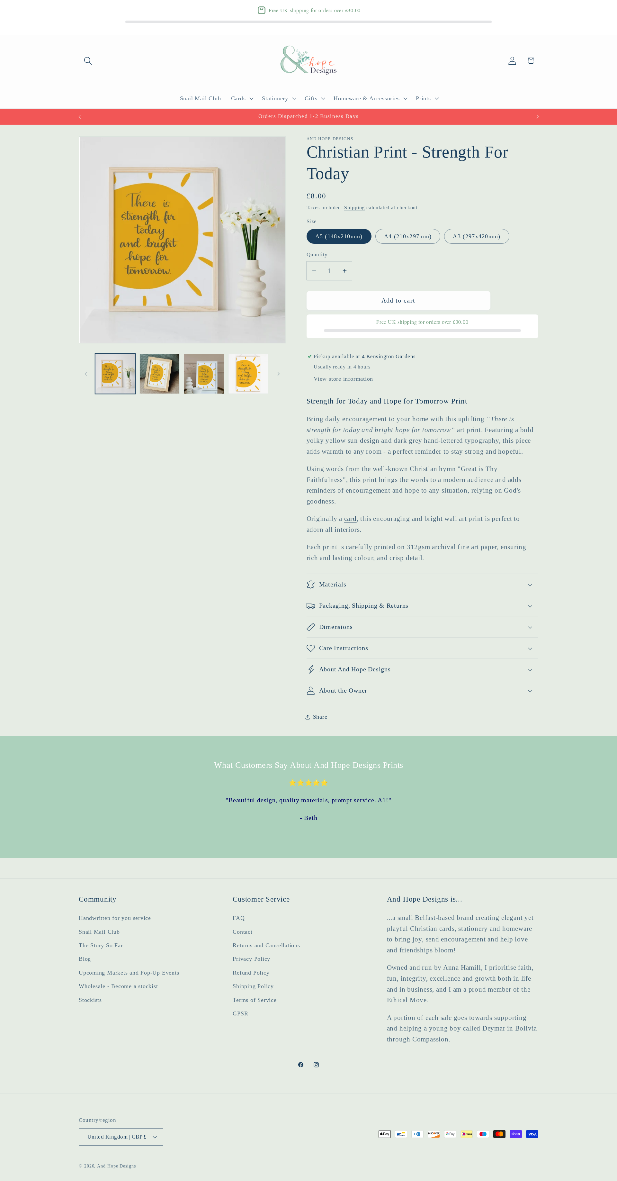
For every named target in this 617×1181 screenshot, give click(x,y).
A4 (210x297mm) (408, 236)
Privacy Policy (251, 959)
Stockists (90, 999)
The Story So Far (101, 945)
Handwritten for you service (115, 918)
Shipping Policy (253, 986)
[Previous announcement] (80, 116)
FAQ (239, 918)
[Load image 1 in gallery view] (115, 374)
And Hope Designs (116, 1165)
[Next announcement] (538, 116)
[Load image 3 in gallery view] (204, 374)
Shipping (354, 207)
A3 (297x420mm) (476, 236)
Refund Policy (251, 972)
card (350, 518)
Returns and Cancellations (266, 945)
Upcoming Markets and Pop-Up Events (129, 972)
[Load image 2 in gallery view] (159, 374)
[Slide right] (279, 374)
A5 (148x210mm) (339, 236)
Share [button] (320, 716)
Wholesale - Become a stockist (118, 986)
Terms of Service (254, 999)
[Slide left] (86, 374)
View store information (343, 379)
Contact (242, 931)
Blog (85, 959)
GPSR (240, 1013)
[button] (88, 60)
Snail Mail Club (99, 931)
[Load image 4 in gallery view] (248, 374)
